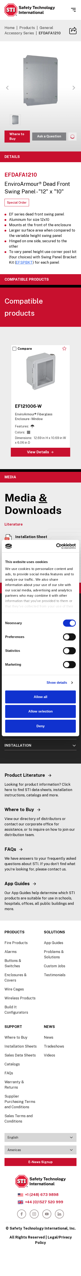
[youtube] (46, 1214)
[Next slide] (73, 338)
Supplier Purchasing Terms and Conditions (19, 1101)
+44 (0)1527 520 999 (44, 1202)
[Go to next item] (73, 87)
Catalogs (12, 1064)
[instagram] (34, 1214)
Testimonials (54, 975)
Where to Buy (16, 136)
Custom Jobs (54, 966)
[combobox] (40, 1137)
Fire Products (16, 943)
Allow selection (40, 711)
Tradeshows (54, 1046)
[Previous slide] (66, 338)
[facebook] (21, 1214)
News (48, 1037)
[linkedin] (59, 1214)
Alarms (10, 952)
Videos (49, 1055)
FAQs (8, 1073)
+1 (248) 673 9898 (41, 1195)
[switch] (69, 636)
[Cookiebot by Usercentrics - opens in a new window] (57, 546)
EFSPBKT (24, 262)
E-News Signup (40, 1162)
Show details (57, 682)
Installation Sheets (20, 1046)
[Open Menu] (73, 10)
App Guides (53, 943)
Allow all (40, 697)
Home (9, 28)
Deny (40, 726)
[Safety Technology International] (29, 10)
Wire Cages (14, 989)
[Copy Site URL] (72, 30)
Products (27, 28)
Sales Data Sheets (20, 1055)
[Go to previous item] (7, 87)
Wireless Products (20, 998)
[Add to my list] (64, 348)
